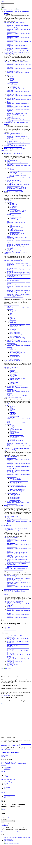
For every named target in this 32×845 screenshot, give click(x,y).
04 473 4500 (7, 769)
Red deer (12, 78)
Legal (5, 788)
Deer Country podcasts (15, 500)
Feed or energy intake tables (16, 334)
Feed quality (12, 330)
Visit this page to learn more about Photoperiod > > (19, 244)
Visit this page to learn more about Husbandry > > (18, 608)
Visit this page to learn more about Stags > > (17, 222)
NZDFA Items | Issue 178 (10, 630)
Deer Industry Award (14, 86)
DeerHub (6, 776)
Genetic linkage (13, 209)
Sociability (12, 412)
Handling (12, 425)
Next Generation (13, 483)
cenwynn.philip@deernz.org (7, 749)
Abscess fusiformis (14, 372)
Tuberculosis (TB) (14, 382)
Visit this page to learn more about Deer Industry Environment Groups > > (18, 471)
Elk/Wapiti (12, 79)
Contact (5, 789)
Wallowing (12, 414)
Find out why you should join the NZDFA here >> (12, 831)
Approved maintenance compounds (18, 175)
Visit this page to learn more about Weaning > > (18, 307)
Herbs (11, 317)
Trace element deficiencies (16, 385)
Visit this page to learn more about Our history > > (18, 48)
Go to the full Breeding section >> (12, 200)
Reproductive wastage (15, 232)
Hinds (11, 225)
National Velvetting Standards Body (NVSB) (20, 171)
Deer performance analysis (16, 491)
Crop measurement (14, 357)
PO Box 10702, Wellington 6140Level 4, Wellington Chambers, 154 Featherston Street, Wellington (13, 764)
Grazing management (15, 333)
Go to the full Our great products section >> (14, 133)
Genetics (12, 215)
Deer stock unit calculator (16, 353)
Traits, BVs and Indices (15, 213)
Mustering (12, 433)
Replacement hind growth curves (17, 352)
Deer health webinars (14, 498)
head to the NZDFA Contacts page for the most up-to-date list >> (16, 744)
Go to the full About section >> (11, 537)
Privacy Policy (7, 787)
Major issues (12, 370)
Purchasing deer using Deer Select (18, 210)
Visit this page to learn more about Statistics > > (18, 106)
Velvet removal (13, 172)
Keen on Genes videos (15, 497)
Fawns (11, 80)
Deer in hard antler (14, 82)
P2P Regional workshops (15, 479)
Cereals (11, 311)
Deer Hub (6, 783)
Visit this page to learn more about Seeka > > (17, 519)
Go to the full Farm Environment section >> (14, 260)
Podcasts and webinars (15, 494)
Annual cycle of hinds (15, 226)
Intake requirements (14, 328)
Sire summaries (13, 206)
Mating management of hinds (16, 228)
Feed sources (13, 310)
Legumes (12, 316)
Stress (11, 410)
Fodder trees (12, 318)
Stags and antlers (13, 409)
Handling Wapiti (13, 437)
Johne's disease (13, 375)
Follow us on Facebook (9, 795)
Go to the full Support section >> (11, 456)
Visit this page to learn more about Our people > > (18, 51)
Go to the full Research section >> (12, 516)
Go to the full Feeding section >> (11, 305)
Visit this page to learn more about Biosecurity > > (18, 263)
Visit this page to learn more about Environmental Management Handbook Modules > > (18, 274)
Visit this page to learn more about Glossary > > (18, 45)
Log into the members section (7, 820)
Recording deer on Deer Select (17, 211)
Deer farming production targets (17, 490)
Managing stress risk (14, 432)
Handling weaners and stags (16, 429)
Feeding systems (13, 326)
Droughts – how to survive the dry (18, 339)
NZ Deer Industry (8, 782)
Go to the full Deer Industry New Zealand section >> (16, 61)
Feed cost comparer (14, 355)
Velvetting (12, 169)
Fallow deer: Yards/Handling (16, 440)
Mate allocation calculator (16, 217)
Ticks (11, 380)
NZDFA (6, 775)
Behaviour (12, 406)
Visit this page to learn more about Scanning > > (18, 251)
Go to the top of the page (7, 779)
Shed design (12, 439)
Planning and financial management (18, 486)
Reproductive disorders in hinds (17, 233)
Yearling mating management (16, 230)
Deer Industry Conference (16, 482)
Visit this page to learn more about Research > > (18, 103)
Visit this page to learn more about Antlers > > (17, 163)
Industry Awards (13, 84)
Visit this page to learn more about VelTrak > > (18, 113)
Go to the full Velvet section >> (11, 160)
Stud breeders (13, 218)
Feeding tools (13, 349)
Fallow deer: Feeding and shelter (17, 337)
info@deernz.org (5, 695)
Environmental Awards (15, 87)
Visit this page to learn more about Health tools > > (18, 395)
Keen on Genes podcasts (15, 496)
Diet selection (13, 329)
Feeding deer (13, 322)
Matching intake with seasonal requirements (20, 324)
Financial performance (15, 487)
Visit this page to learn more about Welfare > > (17, 422)
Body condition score (15, 332)
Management (13, 320)
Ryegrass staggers (14, 379)
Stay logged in (4, 824)
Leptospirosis (13, 376)
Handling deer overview (15, 427)
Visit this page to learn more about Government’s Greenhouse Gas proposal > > (18, 295)
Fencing (11, 428)
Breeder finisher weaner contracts (17, 489)
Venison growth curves (15, 351)
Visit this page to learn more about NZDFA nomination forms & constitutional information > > (18, 557)
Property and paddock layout (16, 435)
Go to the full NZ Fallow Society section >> (14, 601)
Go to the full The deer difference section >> (14, 22)
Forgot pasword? (5, 817)
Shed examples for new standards (17, 173)
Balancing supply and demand (17, 325)
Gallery (11, 76)
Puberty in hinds (13, 229)
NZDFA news (7, 628)
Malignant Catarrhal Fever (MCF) (17, 378)
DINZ (5, 774)
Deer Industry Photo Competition (17, 88)
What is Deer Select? (14, 205)
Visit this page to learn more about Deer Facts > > (18, 463)
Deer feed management (15, 359)
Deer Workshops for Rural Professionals (19, 481)
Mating (11, 408)
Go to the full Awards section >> (11, 575)
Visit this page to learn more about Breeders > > (18, 614)
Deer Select (12, 203)
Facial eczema (13, 374)
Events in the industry (15, 478)
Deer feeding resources (15, 336)
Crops (11, 313)
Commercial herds (14, 219)
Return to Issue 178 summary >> (10, 752)
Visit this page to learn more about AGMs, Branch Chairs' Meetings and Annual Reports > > (18, 562)
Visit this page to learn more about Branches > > (18, 552)
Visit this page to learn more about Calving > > (18, 237)
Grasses (11, 314)
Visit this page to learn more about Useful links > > (18, 617)
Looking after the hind (15, 234)
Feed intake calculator (15, 356)
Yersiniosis (12, 383)
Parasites (12, 371)
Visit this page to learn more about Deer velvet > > (18, 136)
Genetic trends (13, 207)
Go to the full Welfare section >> (11, 403)
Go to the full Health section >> (11, 367)
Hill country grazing (14, 416)
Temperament (13, 413)
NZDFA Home (7, 627)
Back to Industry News (6, 755)
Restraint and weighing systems (17, 436)
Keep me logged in (5, 819)
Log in (2, 822)
